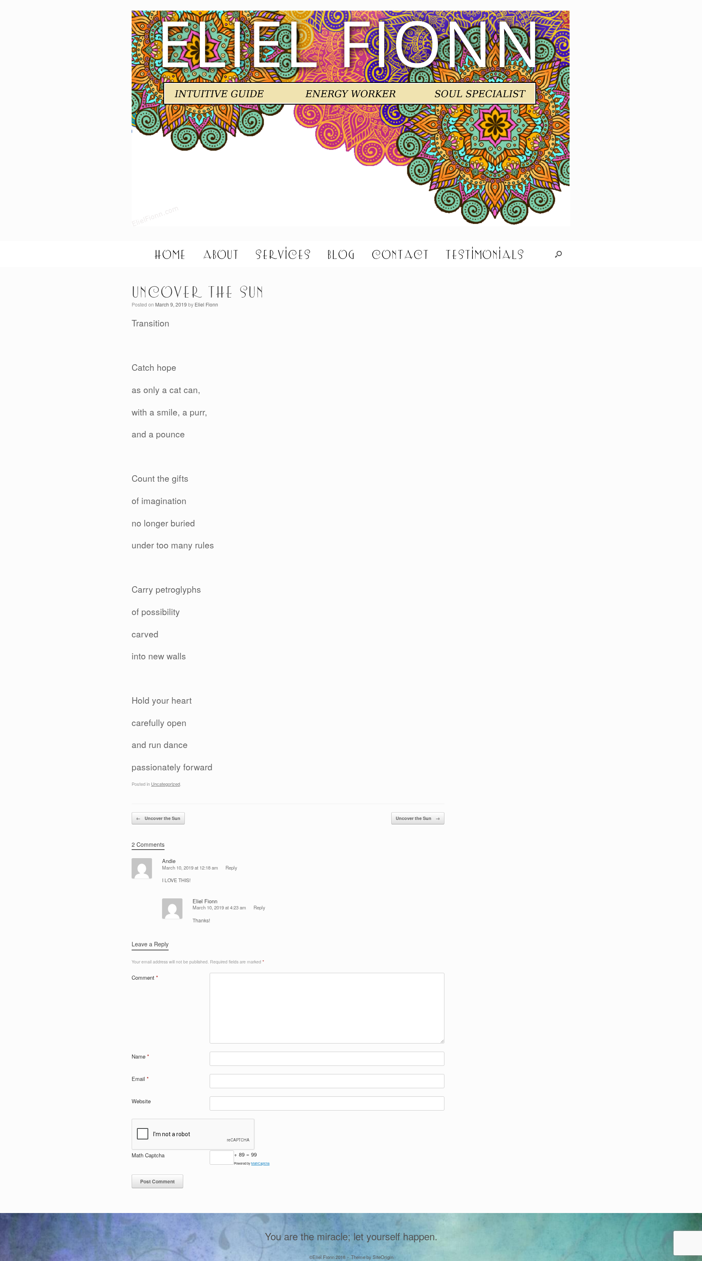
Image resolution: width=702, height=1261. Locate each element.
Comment (145, 977)
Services (283, 254)
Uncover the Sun (158, 818)
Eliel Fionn (206, 304)
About (220, 254)
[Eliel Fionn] (351, 118)
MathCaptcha (260, 1163)
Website (141, 1101)
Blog (341, 254)
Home (170, 254)
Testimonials (484, 254)
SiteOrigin (383, 1257)
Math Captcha (148, 1155)
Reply (231, 867)
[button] (558, 254)
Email (140, 1079)
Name (140, 1056)
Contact (400, 254)
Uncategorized (165, 784)
